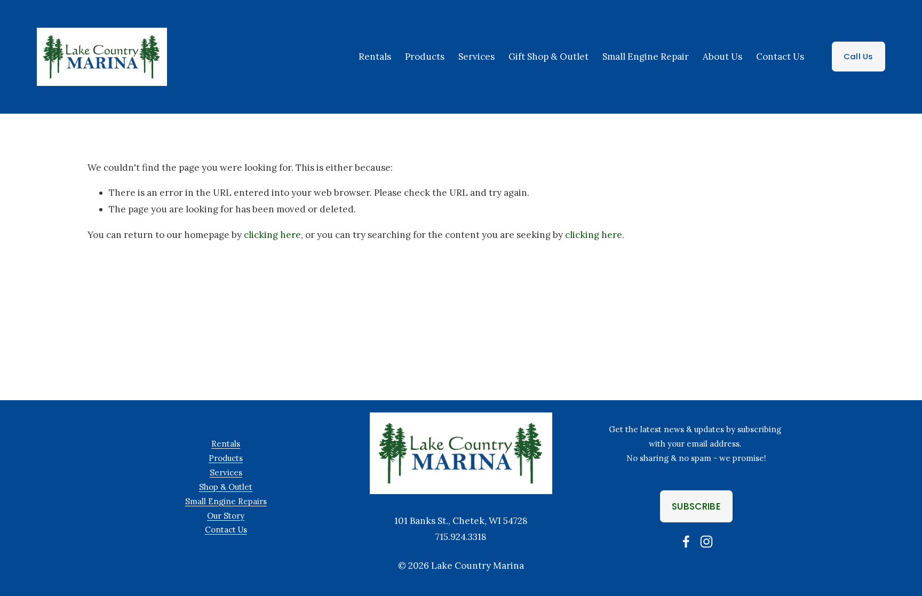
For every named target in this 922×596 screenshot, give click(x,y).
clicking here (272, 235)
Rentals (375, 56)
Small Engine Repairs (226, 501)
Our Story (225, 516)
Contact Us (780, 56)
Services (226, 472)
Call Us (858, 56)
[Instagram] (706, 541)
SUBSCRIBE (696, 506)
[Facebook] (686, 541)
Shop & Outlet (225, 487)
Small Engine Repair (645, 56)
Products (424, 56)
